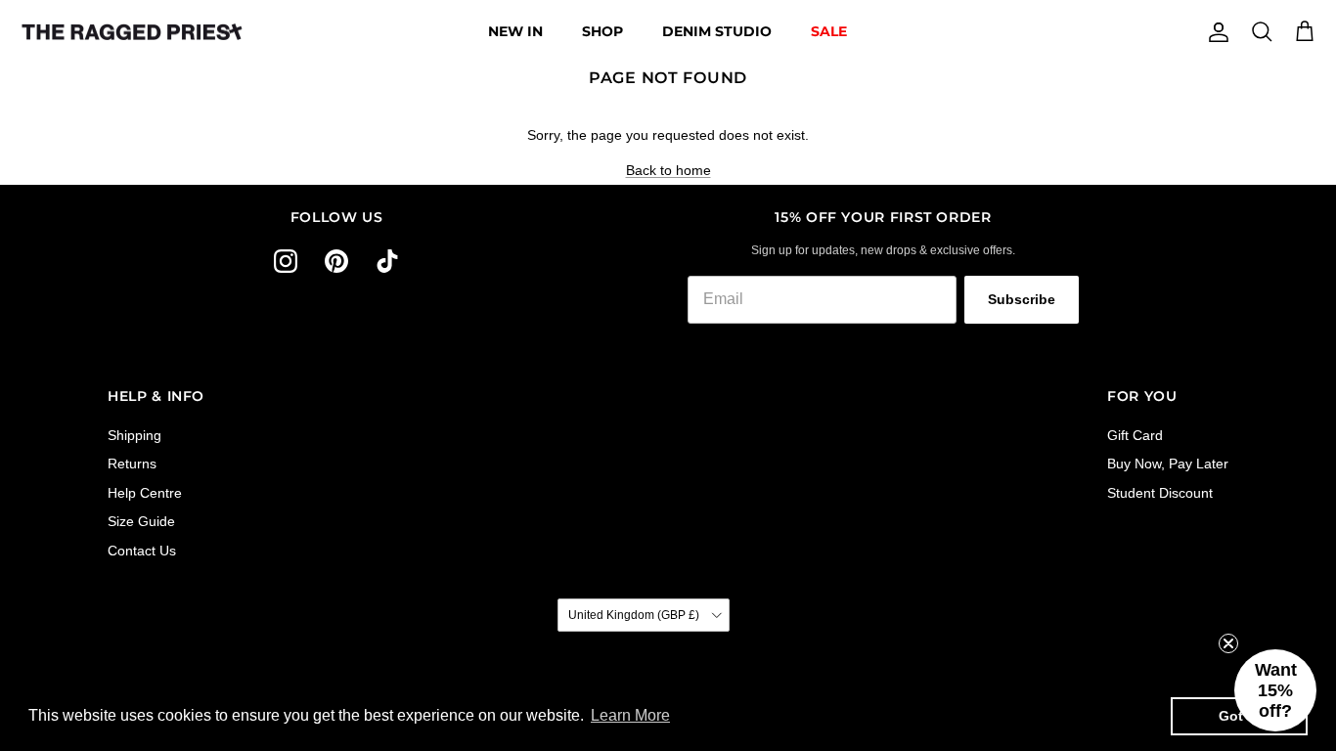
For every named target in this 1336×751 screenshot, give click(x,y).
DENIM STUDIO (717, 31)
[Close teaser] (1228, 643)
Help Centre (145, 493)
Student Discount (1160, 493)
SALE (829, 31)
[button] (1275, 690)
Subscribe (1021, 299)
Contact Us (142, 550)
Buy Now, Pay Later (1167, 463)
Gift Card (1135, 435)
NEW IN (515, 31)
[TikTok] (387, 261)
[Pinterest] (336, 261)
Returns (132, 463)
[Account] (1214, 32)
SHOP (602, 31)
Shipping (134, 435)
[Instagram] (285, 261)
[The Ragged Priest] (132, 32)
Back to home (668, 170)
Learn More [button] (630, 715)
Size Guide (141, 521)
